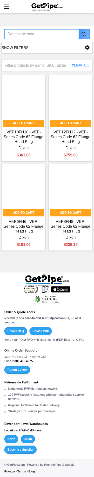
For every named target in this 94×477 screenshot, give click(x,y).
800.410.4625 (23, 361)
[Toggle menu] (6, 6)
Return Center (17, 369)
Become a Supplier (20, 449)
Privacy (9, 471)
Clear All (80, 65)
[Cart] (88, 6)
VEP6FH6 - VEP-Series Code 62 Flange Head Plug (23, 226)
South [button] (28, 439)
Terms (21, 471)
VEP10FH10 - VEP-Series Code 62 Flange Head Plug (23, 137)
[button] (87, 47)
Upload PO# (41, 331)
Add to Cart (23, 123)
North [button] (11, 439)
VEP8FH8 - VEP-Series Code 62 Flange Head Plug (70, 226)
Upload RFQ (15, 331)
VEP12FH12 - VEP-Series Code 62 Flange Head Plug (70, 137)
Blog (31, 471)
